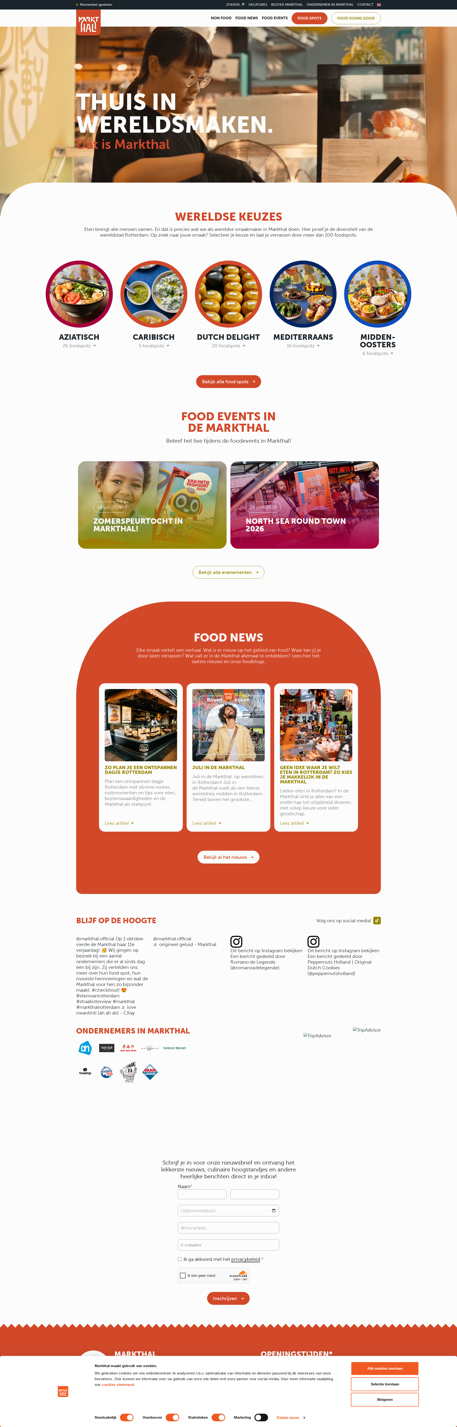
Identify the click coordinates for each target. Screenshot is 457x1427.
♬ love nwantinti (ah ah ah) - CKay (106, 1010)
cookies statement (118, 1385)
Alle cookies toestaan (385, 1368)
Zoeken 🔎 (235, 5)
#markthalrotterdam (98, 1007)
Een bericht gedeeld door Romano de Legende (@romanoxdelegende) (257, 962)
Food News (246, 18)
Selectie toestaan (385, 1384)
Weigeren (385, 1400)
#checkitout (105, 990)
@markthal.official (95, 939)
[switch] (172, 1417)
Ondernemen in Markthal (330, 5)
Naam (184, 1186)
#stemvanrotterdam (97, 996)
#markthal (124, 1001)
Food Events (275, 18)
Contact (365, 5)
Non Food (221, 18)
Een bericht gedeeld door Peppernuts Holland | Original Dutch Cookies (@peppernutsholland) (340, 964)
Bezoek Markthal (287, 5)
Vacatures (257, 5)
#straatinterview (93, 1001)
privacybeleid (245, 1259)
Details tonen (288, 1418)
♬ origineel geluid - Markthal (184, 944)
